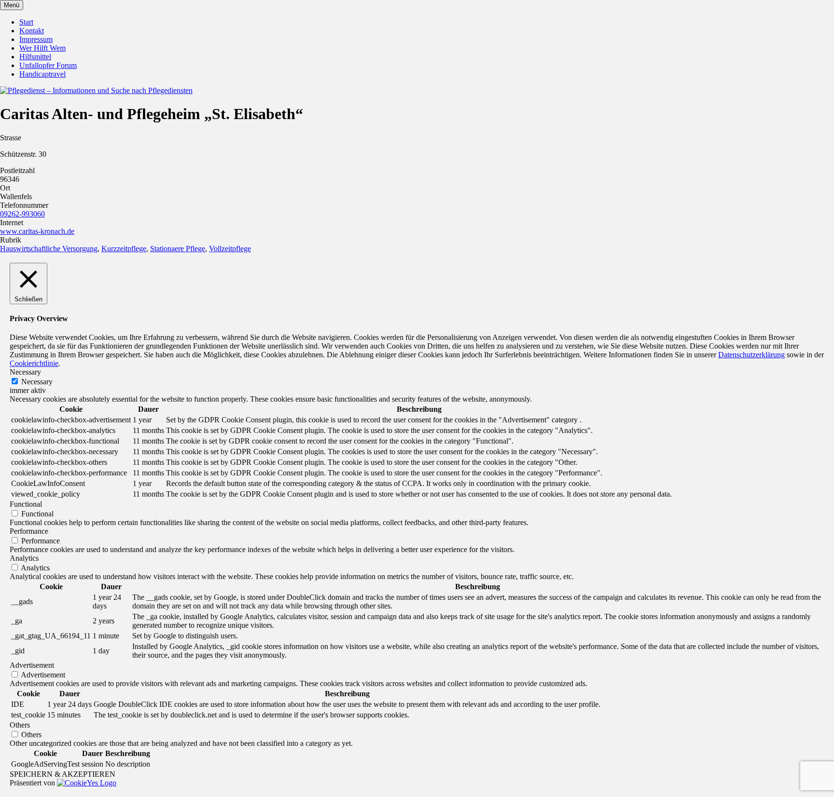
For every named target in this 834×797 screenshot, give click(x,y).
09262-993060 (22, 214)
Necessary (37, 382)
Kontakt (31, 31)
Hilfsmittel (35, 57)
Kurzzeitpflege (123, 248)
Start (26, 22)
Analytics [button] (24, 558)
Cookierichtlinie (34, 363)
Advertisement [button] (32, 665)
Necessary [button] (25, 372)
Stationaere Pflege (177, 248)
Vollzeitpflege (230, 248)
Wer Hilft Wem (42, 48)
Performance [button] (29, 531)
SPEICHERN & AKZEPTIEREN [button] (62, 774)
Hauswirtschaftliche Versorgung (48, 248)
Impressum (36, 39)
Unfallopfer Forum (48, 65)
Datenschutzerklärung (751, 355)
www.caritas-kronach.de (37, 231)
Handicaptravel (42, 74)
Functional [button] (26, 504)
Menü (11, 5)
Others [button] (20, 725)
